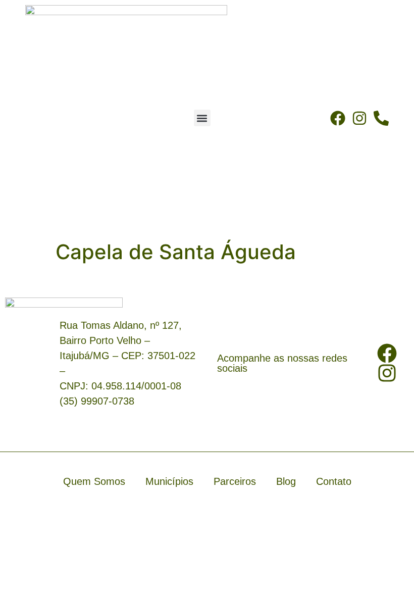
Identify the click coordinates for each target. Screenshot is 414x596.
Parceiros (235, 481)
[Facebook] (337, 118)
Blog (286, 481)
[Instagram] (359, 118)
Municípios (169, 481)
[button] (202, 118)
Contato (333, 481)
